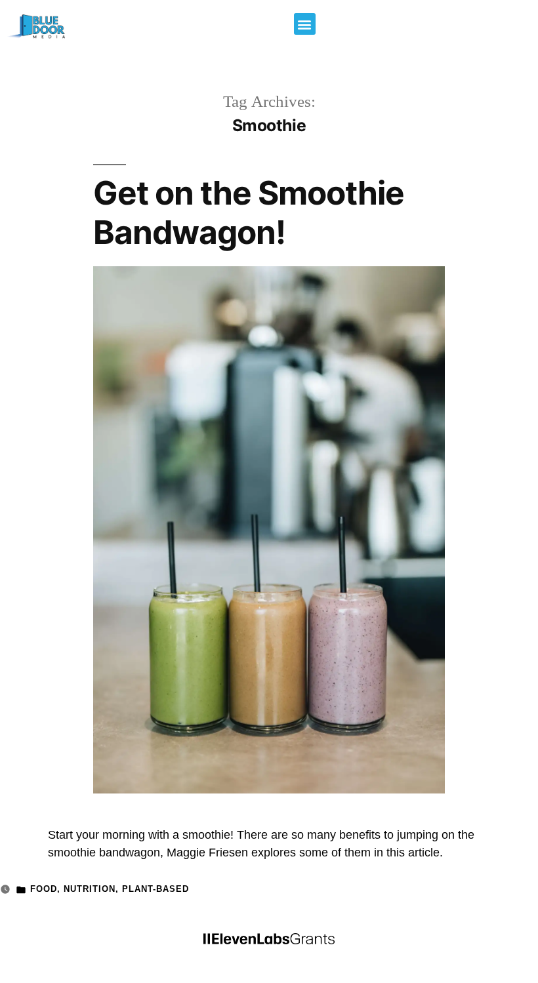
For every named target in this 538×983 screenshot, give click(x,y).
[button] (305, 24)
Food (43, 889)
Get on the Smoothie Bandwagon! (248, 212)
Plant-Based (155, 889)
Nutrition (89, 889)
